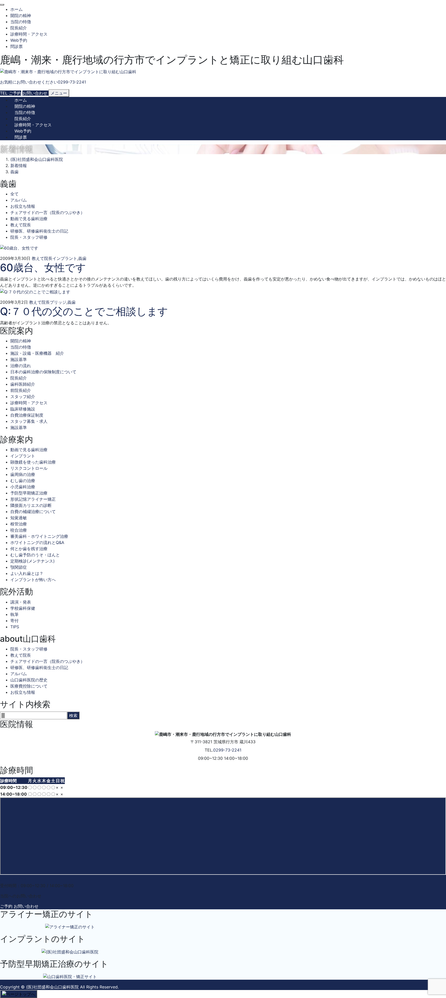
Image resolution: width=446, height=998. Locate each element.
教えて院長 (20, 224)
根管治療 (18, 523)
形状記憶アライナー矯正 (33, 499)
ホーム (16, 9)
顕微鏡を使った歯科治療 (33, 462)
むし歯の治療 (22, 480)
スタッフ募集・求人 (28, 421)
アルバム (18, 200)
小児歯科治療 (22, 486)
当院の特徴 (20, 21)
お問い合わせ (26, 906)
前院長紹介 (20, 390)
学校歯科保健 (22, 608)
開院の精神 (20, 15)
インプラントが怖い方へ (33, 579)
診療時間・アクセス (28, 34)
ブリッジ (58, 302)
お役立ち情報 (22, 206)
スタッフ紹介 (22, 396)
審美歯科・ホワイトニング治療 (39, 536)
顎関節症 (18, 567)
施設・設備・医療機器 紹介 (37, 353)
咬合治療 (18, 530)
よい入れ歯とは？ (26, 573)
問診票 (16, 46)
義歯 (82, 258)
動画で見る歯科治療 (28, 218)
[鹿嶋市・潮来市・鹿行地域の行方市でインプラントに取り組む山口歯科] (68, 72)
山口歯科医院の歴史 (28, 679)
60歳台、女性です (43, 267)
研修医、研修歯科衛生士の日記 (39, 231)
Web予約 (18, 40)
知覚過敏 (18, 517)
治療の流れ (20, 365)
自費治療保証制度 (26, 415)
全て (14, 193)
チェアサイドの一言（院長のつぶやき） (47, 212)
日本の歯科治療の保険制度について (43, 371)
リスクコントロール (28, 468)
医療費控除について (28, 686)
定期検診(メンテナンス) (32, 561)
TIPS (14, 626)
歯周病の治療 (22, 474)
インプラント (64, 258)
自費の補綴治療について (33, 511)
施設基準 (18, 359)
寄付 (14, 620)
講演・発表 (20, 602)
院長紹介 (18, 27)
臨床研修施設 (22, 408)
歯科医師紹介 (22, 384)
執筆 (14, 614)
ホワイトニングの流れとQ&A (37, 542)
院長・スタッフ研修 (28, 237)
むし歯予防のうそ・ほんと (35, 554)
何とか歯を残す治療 (28, 548)
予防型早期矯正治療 (28, 493)
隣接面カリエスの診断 (31, 505)
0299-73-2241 (227, 750)
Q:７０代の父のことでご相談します (84, 311)
